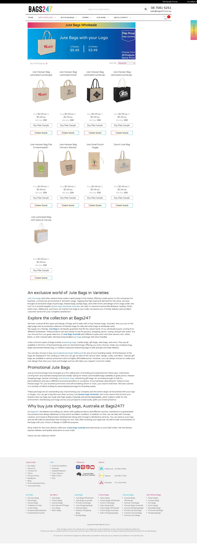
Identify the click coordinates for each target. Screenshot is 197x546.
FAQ (53, 478)
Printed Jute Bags (83, 503)
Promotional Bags (155, 510)
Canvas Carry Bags (132, 515)
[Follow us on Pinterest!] (83, 468)
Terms (30, 473)
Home (30, 17)
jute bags (77, 337)
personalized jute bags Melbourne (68, 353)
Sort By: (113, 63)
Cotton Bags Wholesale (110, 500)
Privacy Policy (33, 476)
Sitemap (55, 468)
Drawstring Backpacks (37, 510)
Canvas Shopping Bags (134, 508)
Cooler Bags (33, 508)
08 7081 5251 (161, 8)
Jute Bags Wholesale (81, 25)
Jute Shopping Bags (84, 505)
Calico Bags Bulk (107, 505)
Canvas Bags (57, 503)
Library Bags (33, 503)
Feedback (32, 478)
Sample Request (59, 471)
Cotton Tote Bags (107, 503)
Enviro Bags (153, 505)
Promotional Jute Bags (49, 367)
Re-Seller (31, 466)
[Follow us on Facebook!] (78, 468)
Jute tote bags (34, 298)
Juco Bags (56, 508)
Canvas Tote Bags (131, 503)
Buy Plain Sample (41, 124)
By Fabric (54, 495)
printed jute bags (66, 378)
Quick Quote (193, 30)
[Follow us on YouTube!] (92, 468)
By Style (29, 495)
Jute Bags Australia (84, 500)
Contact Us (32, 471)
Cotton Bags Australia (109, 510)
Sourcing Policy (34, 486)
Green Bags (153, 498)
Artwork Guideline (59, 466)
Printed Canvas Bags (133, 510)
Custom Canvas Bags (133, 513)
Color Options (57, 473)
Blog (29, 481)
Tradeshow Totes (35, 505)
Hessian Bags (81, 508)
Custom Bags (153, 500)
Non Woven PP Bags (60, 505)
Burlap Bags (81, 515)
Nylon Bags (56, 510)
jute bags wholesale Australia (67, 306)
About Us (31, 468)
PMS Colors (57, 476)
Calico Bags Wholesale (109, 508)
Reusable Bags (154, 508)
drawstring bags (69, 342)
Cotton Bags (57, 500)
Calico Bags (105, 498)
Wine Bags (32, 500)
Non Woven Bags (154, 495)
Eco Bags (152, 503)
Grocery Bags (33, 498)
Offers (85, 17)
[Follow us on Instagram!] (88, 468)
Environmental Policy (36, 483)
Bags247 (34, 411)
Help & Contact (121, 17)
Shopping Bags (154, 513)
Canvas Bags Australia (133, 505)
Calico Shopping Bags (109, 513)
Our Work (101, 17)
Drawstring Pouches (36, 513)
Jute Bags (56, 498)
